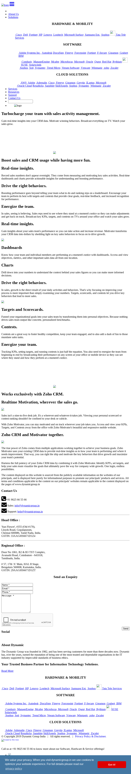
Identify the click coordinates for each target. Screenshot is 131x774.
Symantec (40, 67)
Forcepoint (80, 52)
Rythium (117, 61)
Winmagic (97, 67)
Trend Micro (53, 67)
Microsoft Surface (74, 34)
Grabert (123, 52)
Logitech (58, 34)
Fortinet (33, 34)
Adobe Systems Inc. (29, 52)
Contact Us (14, 98)
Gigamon (113, 52)
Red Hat (106, 61)
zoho (106, 67)
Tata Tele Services (111, 688)
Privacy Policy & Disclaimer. (90, 736)
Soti (31, 67)
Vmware (85, 67)
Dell (25, 34)
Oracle (89, 61)
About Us (13, 14)
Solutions (13, 17)
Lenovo (47, 34)
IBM (21, 55)
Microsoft (79, 61)
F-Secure (102, 52)
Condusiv (26, 61)
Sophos (105, 34)
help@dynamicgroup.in (30, 511)
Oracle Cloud (24, 85)
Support (12, 94)
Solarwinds (34, 64)
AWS (23, 82)
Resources (13, 91)
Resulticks (38, 85)
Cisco (18, 34)
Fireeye (68, 52)
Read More (7, 670)
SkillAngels (61, 85)
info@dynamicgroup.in (27, 505)
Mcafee (54, 61)
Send (125, 628)
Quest (97, 61)
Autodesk (46, 52)
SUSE (114, 709)
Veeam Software (70, 67)
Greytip (80, 82)
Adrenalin (41, 82)
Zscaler (114, 67)
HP (40, 34)
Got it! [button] (111, 764)
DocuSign (58, 52)
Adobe (31, 82)
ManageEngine (41, 61)
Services (12, 88)
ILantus (90, 82)
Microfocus (66, 61)
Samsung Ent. (92, 34)
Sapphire (49, 85)
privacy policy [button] (13, 768)
